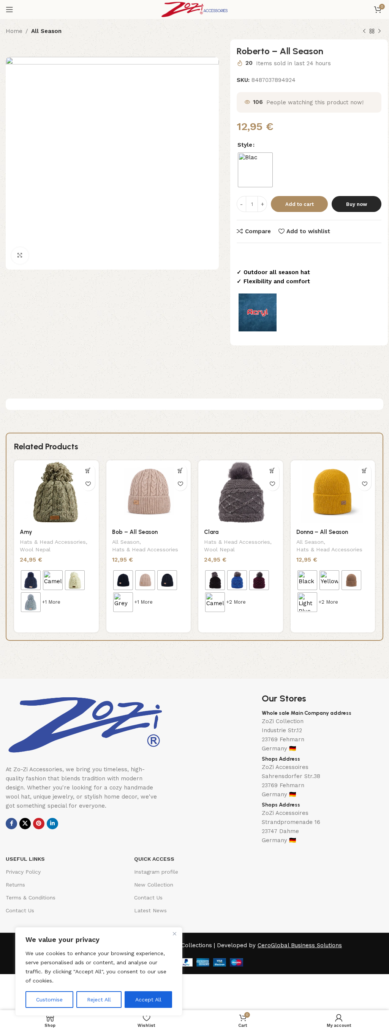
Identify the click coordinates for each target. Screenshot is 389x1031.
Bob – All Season (135, 532)
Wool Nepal (35, 549)
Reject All (99, 999)
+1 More (51, 602)
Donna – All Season (322, 532)
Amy (26, 532)
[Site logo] (194, 9)
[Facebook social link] (11, 823)
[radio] (255, 170)
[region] (98, 971)
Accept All (148, 999)
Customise (49, 999)
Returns (15, 885)
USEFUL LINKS (25, 859)
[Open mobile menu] (9, 9)
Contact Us (20, 910)
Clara (211, 532)
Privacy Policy (23, 872)
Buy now (356, 204)
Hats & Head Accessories (53, 542)
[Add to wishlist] (88, 484)
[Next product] (379, 31)
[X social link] (25, 823)
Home (14, 31)
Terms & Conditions (30, 897)
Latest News (150, 910)
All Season (46, 31)
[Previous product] (364, 31)
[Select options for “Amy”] (88, 470)
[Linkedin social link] (52, 823)
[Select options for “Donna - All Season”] (364, 470)
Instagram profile (156, 872)
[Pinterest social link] (38, 823)
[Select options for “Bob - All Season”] (180, 470)
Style (244, 144)
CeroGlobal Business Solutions (300, 945)
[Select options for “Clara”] (272, 470)
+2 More (236, 602)
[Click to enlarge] (19, 255)
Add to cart (299, 204)
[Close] (174, 933)
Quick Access (154, 859)
